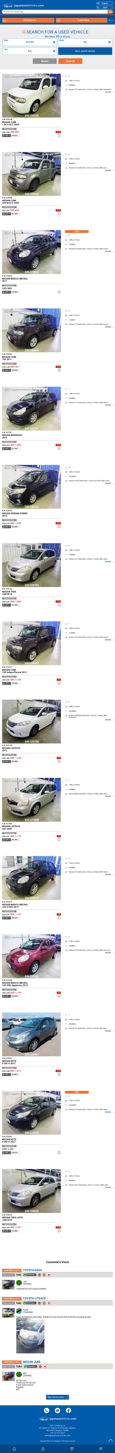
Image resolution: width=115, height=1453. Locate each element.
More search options (85, 51)
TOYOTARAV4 (32, 1270)
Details (108, 92)
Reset (44, 61)
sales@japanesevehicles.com (58, 1436)
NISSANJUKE (32, 1362)
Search (70, 61)
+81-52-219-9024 (57, 1433)
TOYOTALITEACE (34, 1298)
